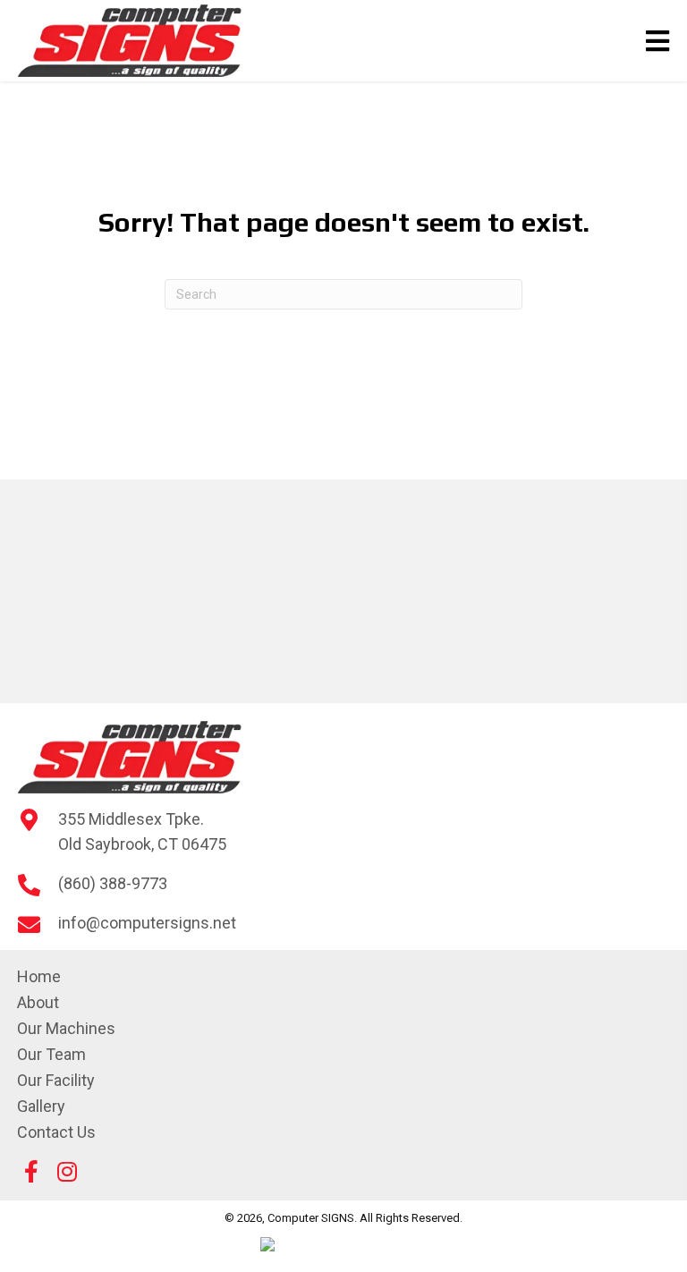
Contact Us (56, 1132)
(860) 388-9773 (112, 883)
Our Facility (56, 1080)
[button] (31, 1171)
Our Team (51, 1054)
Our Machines (66, 1028)
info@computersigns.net (147, 922)
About (38, 1002)
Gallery (41, 1106)
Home (39, 976)
